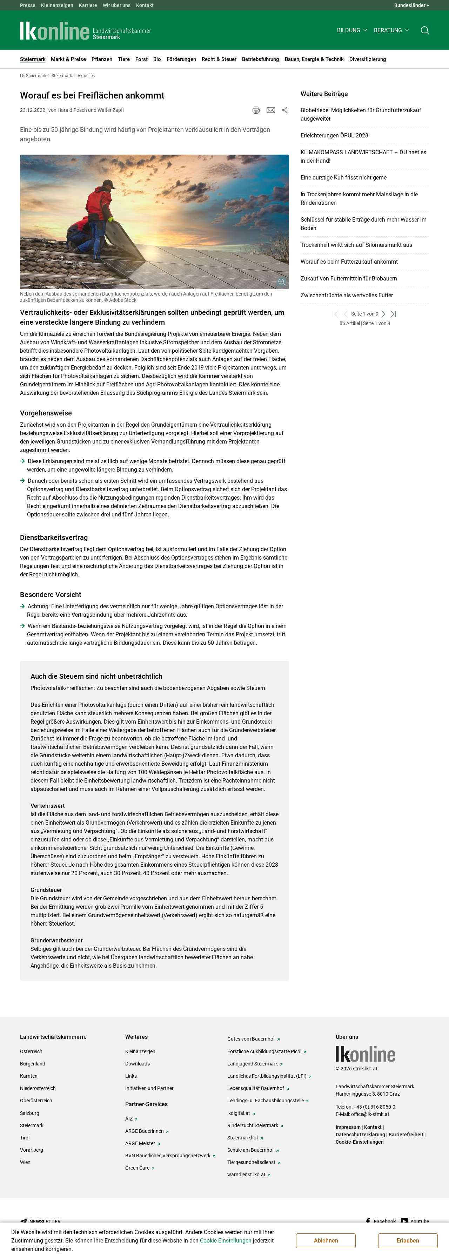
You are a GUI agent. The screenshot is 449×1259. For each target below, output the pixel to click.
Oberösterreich (36, 1100)
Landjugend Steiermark (252, 1064)
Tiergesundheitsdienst (251, 1162)
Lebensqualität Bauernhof (255, 1088)
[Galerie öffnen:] (154, 222)
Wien (25, 1162)
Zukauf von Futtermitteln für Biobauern (349, 278)
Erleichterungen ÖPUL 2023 (334, 135)
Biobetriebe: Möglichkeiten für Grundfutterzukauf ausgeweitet (361, 114)
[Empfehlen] (271, 110)
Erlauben (408, 1240)
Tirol (24, 1137)
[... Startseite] (85, 30)
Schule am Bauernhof (250, 1150)
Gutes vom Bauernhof (251, 1039)
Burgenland (32, 1064)
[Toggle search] (425, 30)
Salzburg (29, 1113)
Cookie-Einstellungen (360, 1142)
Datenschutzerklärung (360, 1134)
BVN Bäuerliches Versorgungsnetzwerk (167, 1155)
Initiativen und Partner (149, 1088)
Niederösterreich (38, 1088)
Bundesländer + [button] (411, 5)
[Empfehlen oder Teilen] (285, 110)
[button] (352, 30)
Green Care (137, 1168)
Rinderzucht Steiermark (252, 1125)
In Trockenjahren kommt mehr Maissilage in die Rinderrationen (359, 198)
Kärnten (29, 1076)
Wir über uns (116, 5)
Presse (27, 5)
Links (131, 1076)
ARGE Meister (140, 1143)
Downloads (137, 1064)
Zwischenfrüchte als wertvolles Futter (347, 295)
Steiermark (31, 1125)
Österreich (31, 1051)
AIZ (129, 1119)
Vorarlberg (31, 1150)
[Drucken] (256, 110)
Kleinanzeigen (57, 5)
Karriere (88, 5)
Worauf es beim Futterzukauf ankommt (349, 261)
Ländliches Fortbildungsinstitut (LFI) (267, 1076)
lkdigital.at (238, 1113)
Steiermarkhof (242, 1137)
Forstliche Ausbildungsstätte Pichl (264, 1051)
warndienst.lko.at (246, 1174)
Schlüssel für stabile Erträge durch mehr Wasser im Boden (364, 223)
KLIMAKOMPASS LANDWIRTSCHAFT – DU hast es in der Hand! (363, 156)
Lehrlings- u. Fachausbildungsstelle (265, 1100)
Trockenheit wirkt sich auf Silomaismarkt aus (356, 245)
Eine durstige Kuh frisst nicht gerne (344, 177)
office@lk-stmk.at (370, 1114)
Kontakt (145, 5)
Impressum (348, 1127)
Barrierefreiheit (406, 1134)
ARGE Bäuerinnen (144, 1131)
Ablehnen (326, 1240)
